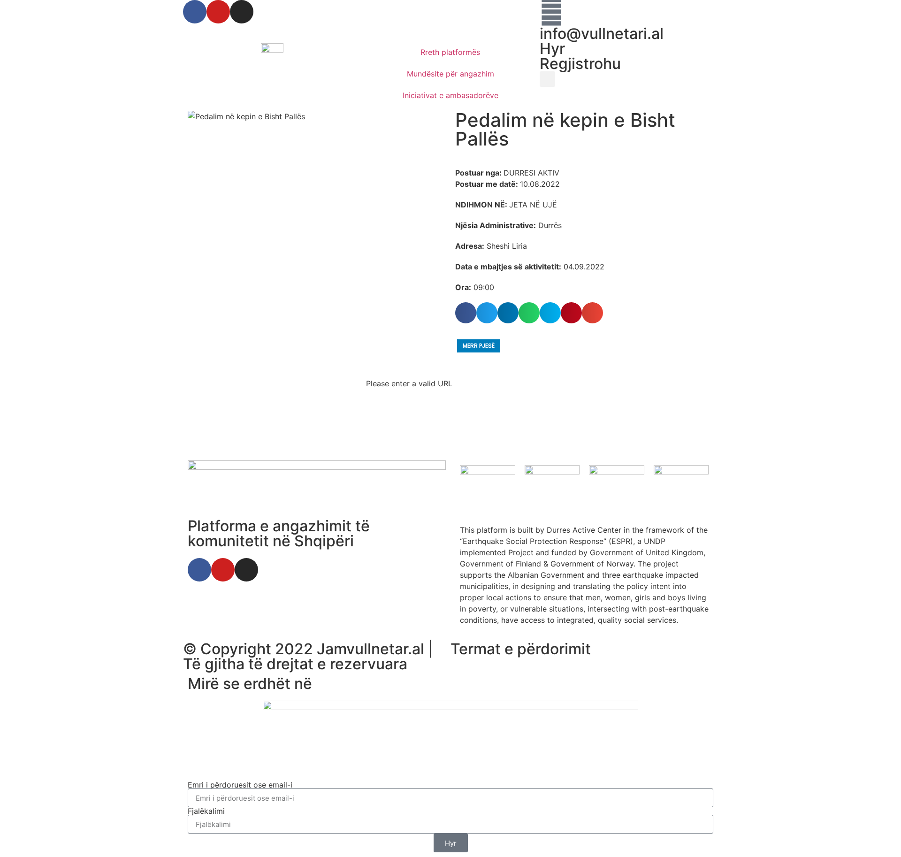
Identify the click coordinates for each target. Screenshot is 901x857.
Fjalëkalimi (206, 811)
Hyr (552, 48)
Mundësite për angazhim (450, 73)
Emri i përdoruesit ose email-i (240, 784)
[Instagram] (241, 11)
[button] (547, 79)
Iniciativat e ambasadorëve (450, 95)
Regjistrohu (580, 63)
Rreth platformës (450, 52)
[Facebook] (194, 11)
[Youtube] (218, 11)
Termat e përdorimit (520, 649)
